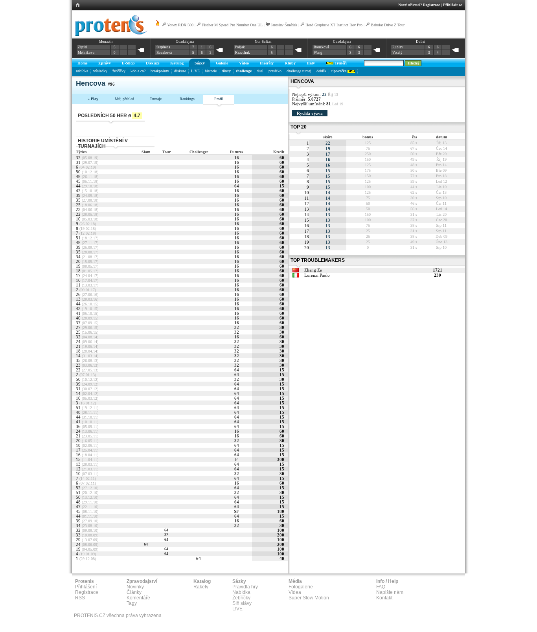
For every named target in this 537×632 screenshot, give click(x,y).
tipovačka (339, 71)
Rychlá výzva (310, 113)
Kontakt (384, 598)
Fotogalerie (301, 587)
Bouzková (164, 53)
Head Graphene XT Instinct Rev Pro (333, 25)
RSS (80, 598)
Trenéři (340, 63)
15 (328, 170)
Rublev (397, 47)
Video (244, 63)
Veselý (397, 53)
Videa (295, 592)
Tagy (132, 603)
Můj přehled (124, 99)
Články (134, 592)
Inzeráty (267, 63)
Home (82, 63)
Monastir (106, 42)
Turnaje (156, 99)
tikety (226, 71)
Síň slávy (242, 603)
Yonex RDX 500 (180, 25)
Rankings (187, 99)
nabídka (82, 71)
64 (236, 186)
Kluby (290, 63)
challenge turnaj (299, 71)
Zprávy (104, 63)
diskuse (180, 71)
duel (260, 71)
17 (328, 154)
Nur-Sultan (263, 42)
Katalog (177, 63)
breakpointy (160, 71)
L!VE (195, 71)
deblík (321, 71)
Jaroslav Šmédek (284, 25)
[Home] (110, 35)
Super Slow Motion (309, 598)
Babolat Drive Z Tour (388, 25)
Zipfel (82, 47)
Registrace (431, 5)
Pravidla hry (245, 587)
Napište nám (389, 592)
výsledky (100, 71)
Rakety (200, 587)
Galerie (222, 63)
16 (236, 157)
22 (328, 143)
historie (211, 71)
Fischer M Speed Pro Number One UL (232, 25)
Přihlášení (86, 587)
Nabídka (241, 592)
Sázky (200, 63)
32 (236, 327)
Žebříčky (241, 598)
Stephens (163, 47)
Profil (218, 99)
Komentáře (138, 598)
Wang (318, 53)
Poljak (240, 47)
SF (236, 511)
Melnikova (86, 53)
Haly (311, 63)
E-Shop (128, 63)
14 (328, 192)
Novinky (135, 587)
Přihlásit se (452, 5)
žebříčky (118, 71)
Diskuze (152, 63)
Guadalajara (185, 42)
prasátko (274, 71)
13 (328, 214)
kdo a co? (138, 71)
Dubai (420, 42)
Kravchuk (242, 53)
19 (328, 148)
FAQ (380, 587)
